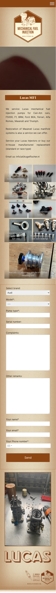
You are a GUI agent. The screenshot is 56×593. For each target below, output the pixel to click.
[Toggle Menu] (52, 3)
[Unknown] (9, 445)
